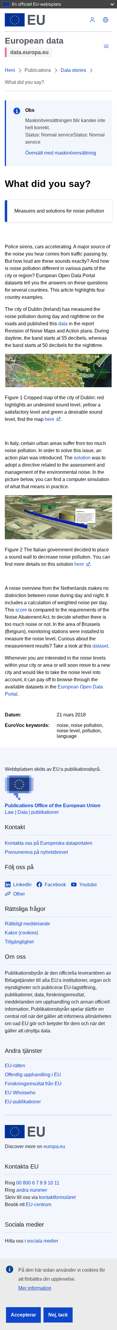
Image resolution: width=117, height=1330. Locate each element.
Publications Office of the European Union (52, 805)
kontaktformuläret (57, 1197)
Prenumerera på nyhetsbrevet (36, 852)
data (63, 323)
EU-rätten (15, 1065)
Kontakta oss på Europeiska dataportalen (48, 843)
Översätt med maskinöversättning (60, 152)
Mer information (34, 1288)
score (21, 609)
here (49, 419)
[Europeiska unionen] (45, 19)
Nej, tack (58, 1314)
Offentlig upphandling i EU (33, 1074)
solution (82, 457)
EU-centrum (38, 1204)
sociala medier (42, 1240)
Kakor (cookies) (21, 932)
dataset (100, 645)
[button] (105, 19)
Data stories (73, 70)
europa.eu (54, 1146)
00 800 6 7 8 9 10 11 (37, 1182)
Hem (10, 70)
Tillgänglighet (19, 941)
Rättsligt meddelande (27, 923)
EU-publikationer (23, 1101)
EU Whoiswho (20, 1092)
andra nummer (31, 1190)
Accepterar (23, 1314)
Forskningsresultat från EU (33, 1083)
